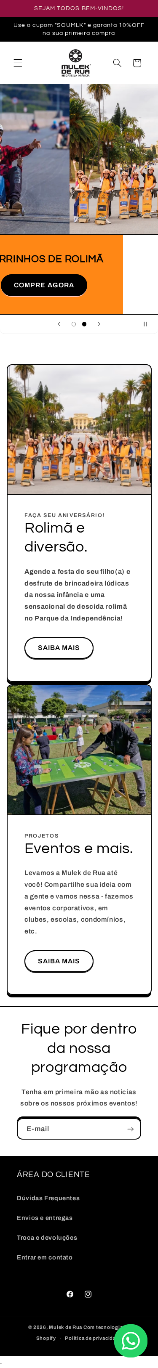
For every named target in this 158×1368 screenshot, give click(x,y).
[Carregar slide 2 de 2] (84, 324)
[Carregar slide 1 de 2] (73, 324)
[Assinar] (130, 1129)
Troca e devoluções (47, 1237)
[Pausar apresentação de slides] (148, 324)
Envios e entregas (45, 1217)
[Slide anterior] (59, 324)
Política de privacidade (93, 1338)
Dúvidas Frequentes (48, 1198)
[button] (17, 63)
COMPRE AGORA (79, 285)
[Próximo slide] (99, 324)
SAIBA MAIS (58, 648)
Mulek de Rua (65, 1327)
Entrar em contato (45, 1257)
